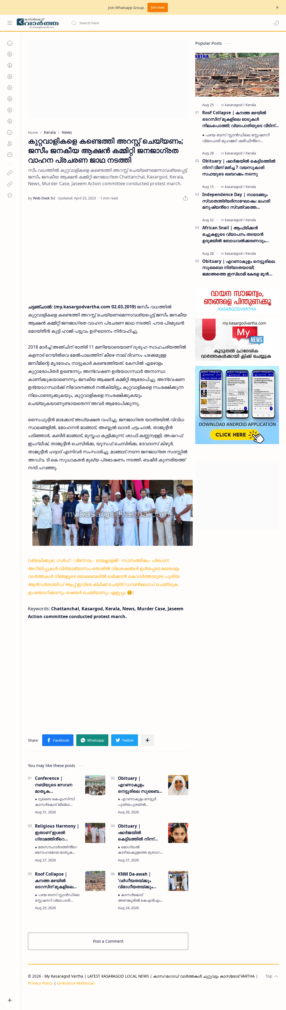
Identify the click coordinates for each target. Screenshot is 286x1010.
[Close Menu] (277, 7)
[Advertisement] (108, 79)
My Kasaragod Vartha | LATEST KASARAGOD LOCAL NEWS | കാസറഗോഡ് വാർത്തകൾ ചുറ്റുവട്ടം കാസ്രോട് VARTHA (149, 976)
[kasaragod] (235, 104)
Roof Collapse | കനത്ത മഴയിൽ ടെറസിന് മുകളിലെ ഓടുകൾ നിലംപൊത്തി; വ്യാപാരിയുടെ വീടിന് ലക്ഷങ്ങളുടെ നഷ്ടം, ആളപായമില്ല (58, 880)
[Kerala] (251, 104)
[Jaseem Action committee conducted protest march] (112, 513)
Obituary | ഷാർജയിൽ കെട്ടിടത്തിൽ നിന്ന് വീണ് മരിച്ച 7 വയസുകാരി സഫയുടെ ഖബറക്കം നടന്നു (138, 832)
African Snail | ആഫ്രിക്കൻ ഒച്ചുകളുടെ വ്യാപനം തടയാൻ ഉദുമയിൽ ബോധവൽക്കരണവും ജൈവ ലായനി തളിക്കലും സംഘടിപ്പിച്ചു (240, 234)
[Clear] (159, 23)
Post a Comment (108, 941)
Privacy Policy (40, 983)
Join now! (158, 7)
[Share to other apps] (147, 740)
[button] (276, 23)
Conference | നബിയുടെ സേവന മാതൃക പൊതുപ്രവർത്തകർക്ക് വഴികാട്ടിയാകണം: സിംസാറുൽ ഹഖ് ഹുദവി (58, 784)
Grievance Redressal (75, 983)
